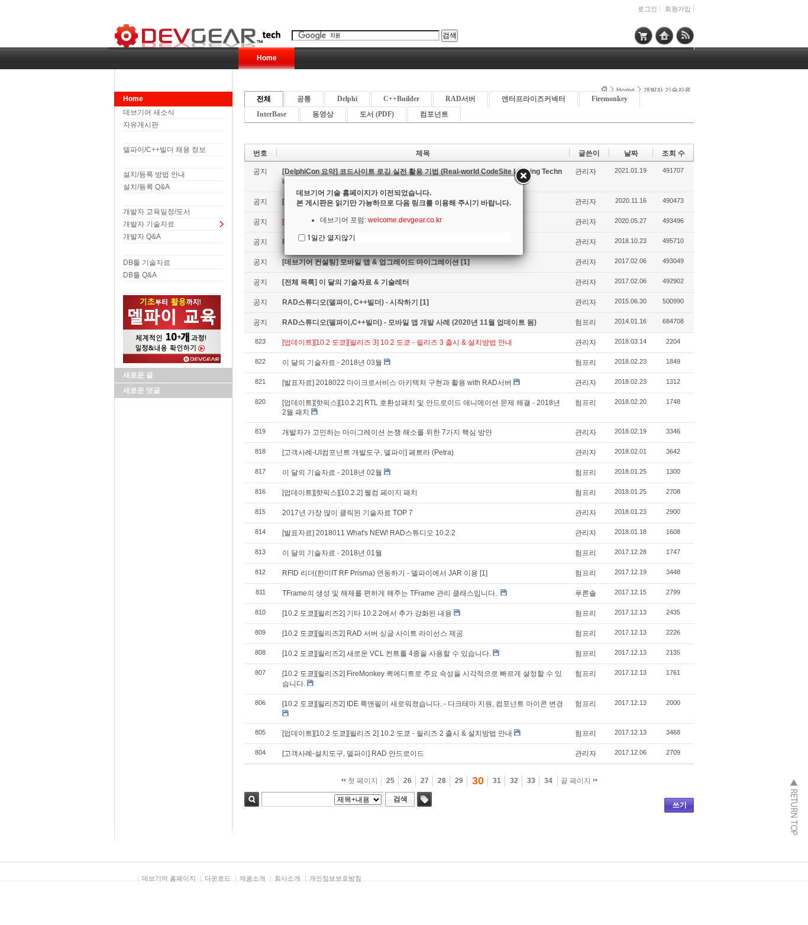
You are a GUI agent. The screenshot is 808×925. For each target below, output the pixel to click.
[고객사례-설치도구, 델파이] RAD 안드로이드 (353, 753)
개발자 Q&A (142, 236)
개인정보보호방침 (335, 878)
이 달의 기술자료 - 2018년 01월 (332, 553)
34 (548, 781)
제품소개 (253, 878)
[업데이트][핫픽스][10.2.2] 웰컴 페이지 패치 (350, 493)
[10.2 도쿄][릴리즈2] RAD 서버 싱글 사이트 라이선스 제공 (372, 633)
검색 (251, 799)
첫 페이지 (362, 781)
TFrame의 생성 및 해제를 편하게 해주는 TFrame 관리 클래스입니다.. (390, 593)
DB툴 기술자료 (146, 262)
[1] (465, 262)
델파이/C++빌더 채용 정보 (164, 149)
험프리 (585, 322)
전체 (264, 99)
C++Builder (401, 99)
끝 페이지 (577, 781)
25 (390, 781)
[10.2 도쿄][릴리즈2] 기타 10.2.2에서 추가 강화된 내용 (367, 613)
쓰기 (680, 805)
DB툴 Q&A (140, 275)
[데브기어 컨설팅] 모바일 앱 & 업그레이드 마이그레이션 (371, 262)
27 (425, 781)
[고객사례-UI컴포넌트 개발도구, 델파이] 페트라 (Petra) (368, 452)
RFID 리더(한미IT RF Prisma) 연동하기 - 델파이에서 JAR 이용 (380, 573)
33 (531, 781)
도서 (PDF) (377, 114)
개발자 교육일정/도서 (156, 212)
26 (407, 781)
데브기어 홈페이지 (169, 878)
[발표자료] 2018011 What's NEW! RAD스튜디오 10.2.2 (368, 533)
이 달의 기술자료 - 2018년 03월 (332, 362)
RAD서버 (460, 99)
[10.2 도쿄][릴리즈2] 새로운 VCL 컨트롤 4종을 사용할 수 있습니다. (386, 653)
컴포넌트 (434, 114)
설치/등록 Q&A (146, 187)
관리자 (585, 171)
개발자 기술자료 (148, 224)
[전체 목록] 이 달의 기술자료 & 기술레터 (345, 282)
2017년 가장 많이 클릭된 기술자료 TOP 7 (347, 513)
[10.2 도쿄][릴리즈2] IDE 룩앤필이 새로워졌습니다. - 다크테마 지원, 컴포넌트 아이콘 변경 (422, 704)
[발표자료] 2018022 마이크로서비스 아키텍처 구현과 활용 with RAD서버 (397, 383)
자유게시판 (141, 125)
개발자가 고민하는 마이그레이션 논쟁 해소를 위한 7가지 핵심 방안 (387, 432)
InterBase (271, 114)
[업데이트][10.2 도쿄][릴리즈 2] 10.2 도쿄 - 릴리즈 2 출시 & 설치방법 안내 (397, 733)
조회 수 (673, 153)
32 (514, 781)
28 (442, 781)
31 (497, 781)
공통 (304, 99)
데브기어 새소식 (148, 112)
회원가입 (678, 8)
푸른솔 (585, 593)
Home (267, 58)
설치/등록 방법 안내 (154, 174)
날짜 (631, 153)
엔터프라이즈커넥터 (533, 99)
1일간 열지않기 (331, 237)
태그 (424, 799)
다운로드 (218, 878)
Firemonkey (610, 99)
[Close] (523, 176)
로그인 (647, 8)
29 (459, 781)
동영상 (323, 114)
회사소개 (287, 878)
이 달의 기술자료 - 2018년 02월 (332, 472)
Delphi (347, 99)
